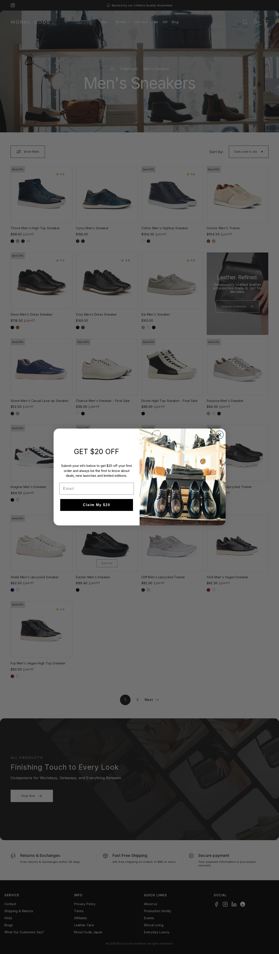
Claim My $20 (96, 505)
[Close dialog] (219, 435)
